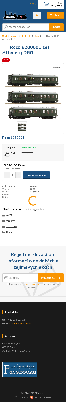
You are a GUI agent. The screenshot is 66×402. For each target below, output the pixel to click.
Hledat (56, 27)
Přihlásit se (48, 278)
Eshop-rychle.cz (43, 397)
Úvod (4, 36)
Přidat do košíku (36, 175)
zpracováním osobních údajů (32, 284)
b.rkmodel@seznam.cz (21, 323)
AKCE (9, 215)
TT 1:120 (26, 36)
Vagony (14, 36)
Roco (36, 36)
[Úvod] (15, 15)
